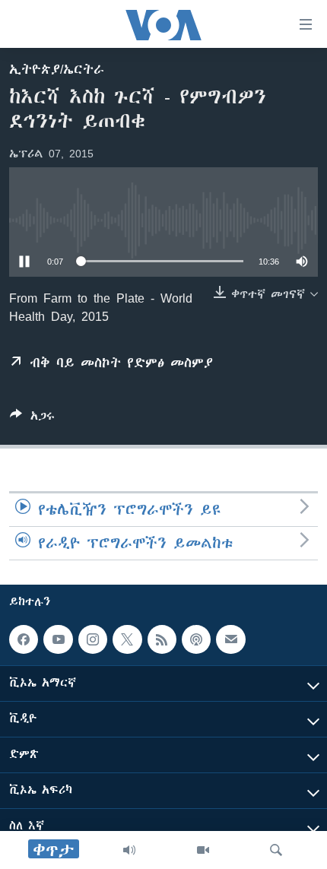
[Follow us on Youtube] (57, 639)
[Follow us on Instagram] (92, 639)
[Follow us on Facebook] (23, 639)
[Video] (203, 850)
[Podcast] (196, 639)
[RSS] (162, 639)
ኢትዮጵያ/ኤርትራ (56, 69)
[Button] (32, 418)
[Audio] (129, 850)
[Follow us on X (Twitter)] (127, 639)
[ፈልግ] (276, 850)
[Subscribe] (230, 639)
